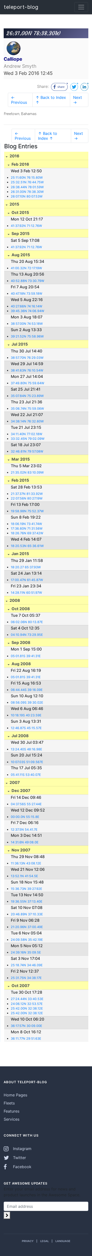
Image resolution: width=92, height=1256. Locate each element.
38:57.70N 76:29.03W (27, 358)
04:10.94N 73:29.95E (27, 635)
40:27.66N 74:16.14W (26, 306)
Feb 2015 (20, 480)
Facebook (21, 1166)
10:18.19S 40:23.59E (26, 715)
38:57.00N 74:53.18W (27, 324)
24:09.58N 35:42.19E (27, 940)
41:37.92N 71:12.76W (26, 226)
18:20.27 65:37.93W (26, 567)
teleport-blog (21, 7)
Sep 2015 (20, 233)
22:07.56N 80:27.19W (26, 498)
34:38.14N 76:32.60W (27, 421)
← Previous (19, 100)
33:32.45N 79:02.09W (27, 439)
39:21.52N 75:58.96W (27, 336)
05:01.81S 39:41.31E (26, 656)
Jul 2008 (20, 735)
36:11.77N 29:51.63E (26, 1038)
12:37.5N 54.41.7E (24, 829)
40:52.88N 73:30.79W (27, 281)
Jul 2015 (19, 344)
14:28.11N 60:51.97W (26, 592)
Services (11, 1119)
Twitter (19, 1157)
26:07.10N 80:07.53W (26, 196)
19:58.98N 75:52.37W (27, 511)
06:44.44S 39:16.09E (27, 690)
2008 (14, 600)
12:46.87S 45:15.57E (26, 728)
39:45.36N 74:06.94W (27, 311)
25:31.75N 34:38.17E (26, 978)
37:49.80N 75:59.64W (27, 383)
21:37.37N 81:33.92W (27, 494)
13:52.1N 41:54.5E (24, 876)
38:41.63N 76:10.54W (27, 370)
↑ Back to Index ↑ (51, 100)
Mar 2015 (20, 459)
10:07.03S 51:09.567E (27, 762)
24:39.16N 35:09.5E (26, 952)
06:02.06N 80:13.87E (27, 622)
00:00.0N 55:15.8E (25, 817)
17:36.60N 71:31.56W (26, 528)
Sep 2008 (20, 642)
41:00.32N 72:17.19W (26, 268)
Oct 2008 (20, 608)
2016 (14, 155)
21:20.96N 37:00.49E (27, 927)
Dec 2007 (20, 790)
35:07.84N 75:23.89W (27, 396)
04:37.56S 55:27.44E (26, 804)
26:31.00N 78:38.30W (27, 192)
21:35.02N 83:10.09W (27, 472)
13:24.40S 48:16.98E (26, 749)
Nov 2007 (20, 850)
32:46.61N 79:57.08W (27, 451)
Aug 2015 (20, 254)
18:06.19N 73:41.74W (26, 524)
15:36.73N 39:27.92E (26, 889)
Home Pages (15, 1095)
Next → (77, 100)
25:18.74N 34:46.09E (27, 965)
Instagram (21, 1148)
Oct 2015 (20, 212)
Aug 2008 (21, 663)
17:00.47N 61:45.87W (27, 580)
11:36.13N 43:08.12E (26, 863)
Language (62, 1241)
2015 (14, 204)
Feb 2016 (20, 164)
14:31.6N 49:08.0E (25, 842)
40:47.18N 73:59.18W (26, 293)
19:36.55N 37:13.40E (26, 901)
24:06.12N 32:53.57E (27, 1004)
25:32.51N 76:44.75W (27, 182)
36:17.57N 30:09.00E (26, 1026)
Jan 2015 (20, 553)
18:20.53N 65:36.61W (27, 546)
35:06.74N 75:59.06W (27, 408)
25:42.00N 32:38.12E (27, 1008)
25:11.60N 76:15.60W (27, 177)
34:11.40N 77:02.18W (26, 434)
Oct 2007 (20, 985)
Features (11, 1111)
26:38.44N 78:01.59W (27, 187)
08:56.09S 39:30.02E (27, 702)
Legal (44, 1241)
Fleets (9, 1103)
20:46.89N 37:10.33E (27, 914)
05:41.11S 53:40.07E (26, 775)
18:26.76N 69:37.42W (27, 533)
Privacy (28, 1241)
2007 (14, 782)
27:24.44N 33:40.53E (27, 999)
